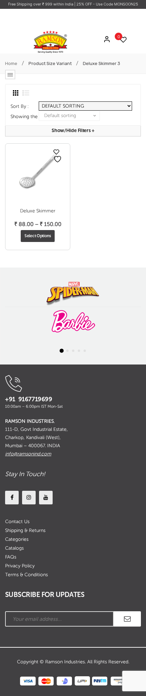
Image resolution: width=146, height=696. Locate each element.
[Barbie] (73, 321)
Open (10, 74)
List (26, 93)
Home (11, 63)
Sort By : (20, 106)
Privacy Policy (20, 565)
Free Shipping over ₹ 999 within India (41, 4)
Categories (17, 539)
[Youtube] (46, 497)
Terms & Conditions (26, 574)
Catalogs (14, 548)
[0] (121, 39)
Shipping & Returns (25, 530)
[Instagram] (29, 497)
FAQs (10, 557)
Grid (16, 93)
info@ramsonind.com (28, 453)
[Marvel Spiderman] (73, 292)
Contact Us (17, 521)
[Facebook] (12, 497)
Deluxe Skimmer (37, 210)
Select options (37, 235)
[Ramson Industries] (50, 41)
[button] (61, 351)
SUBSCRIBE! (127, 619)
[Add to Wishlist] (56, 152)
